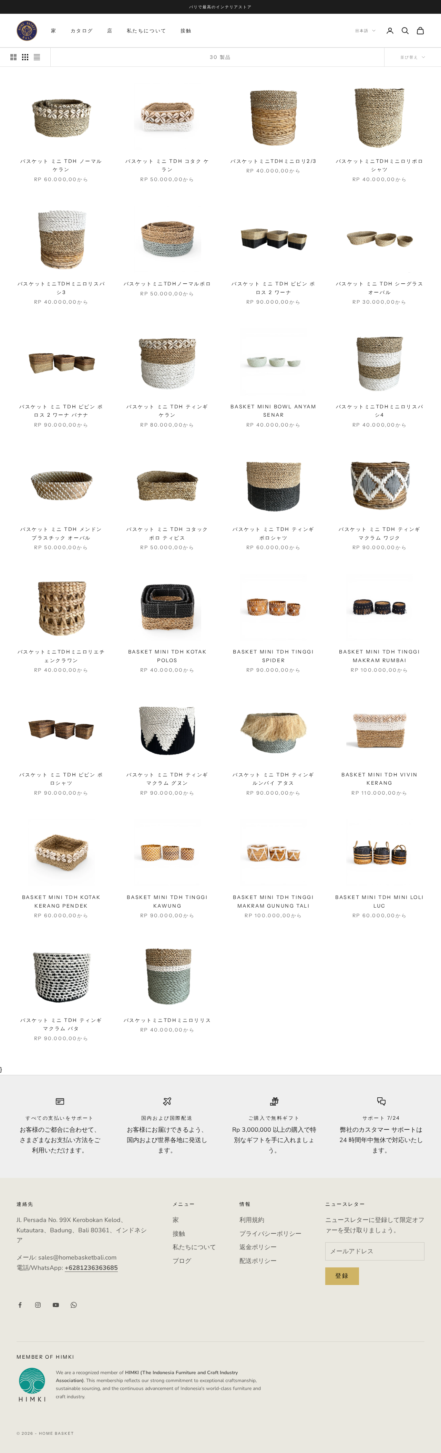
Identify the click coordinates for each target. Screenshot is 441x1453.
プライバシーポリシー (270, 1234)
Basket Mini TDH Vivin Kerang (379, 779)
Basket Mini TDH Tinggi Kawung (167, 901)
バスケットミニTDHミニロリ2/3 (273, 161)
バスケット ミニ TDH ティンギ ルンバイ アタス (274, 779)
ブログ (182, 1261)
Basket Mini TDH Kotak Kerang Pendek (61, 901)
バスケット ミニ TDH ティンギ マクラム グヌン (167, 779)
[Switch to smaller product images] (25, 57)
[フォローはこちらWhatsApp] (73, 1305)
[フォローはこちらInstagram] (37, 1305)
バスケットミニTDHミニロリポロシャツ (379, 165)
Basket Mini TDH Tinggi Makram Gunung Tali (273, 901)
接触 (186, 31)
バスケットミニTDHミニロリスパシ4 (379, 411)
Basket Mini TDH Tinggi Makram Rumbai (379, 656)
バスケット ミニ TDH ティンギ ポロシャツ (274, 533)
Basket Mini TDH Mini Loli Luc (379, 901)
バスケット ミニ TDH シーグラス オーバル (380, 288)
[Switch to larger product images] (13, 57)
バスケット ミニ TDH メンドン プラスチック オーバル (61, 533)
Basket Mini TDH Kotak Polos (167, 656)
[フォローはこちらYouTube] (55, 1305)
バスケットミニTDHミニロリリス (167, 1020)
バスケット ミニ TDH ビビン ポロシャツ (61, 779)
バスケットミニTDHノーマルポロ (167, 284)
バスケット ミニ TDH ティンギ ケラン (167, 411)
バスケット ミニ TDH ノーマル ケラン (61, 165)
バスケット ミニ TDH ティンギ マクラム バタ (61, 1024)
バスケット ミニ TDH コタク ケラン (167, 165)
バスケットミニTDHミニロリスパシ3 (61, 288)
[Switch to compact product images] (37, 57)
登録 (342, 1276)
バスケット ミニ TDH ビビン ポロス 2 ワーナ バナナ (61, 411)
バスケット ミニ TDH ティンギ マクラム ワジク (380, 533)
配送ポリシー (258, 1261)
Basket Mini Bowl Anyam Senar (273, 411)
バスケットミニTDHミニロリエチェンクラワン (61, 656)
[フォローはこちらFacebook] (20, 1305)
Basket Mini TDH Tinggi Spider (273, 656)
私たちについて (147, 31)
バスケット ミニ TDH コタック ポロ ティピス (167, 533)
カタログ (82, 31)
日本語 (362, 30)
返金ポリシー (258, 1247)
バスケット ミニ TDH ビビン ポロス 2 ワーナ (274, 288)
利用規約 (251, 1220)
